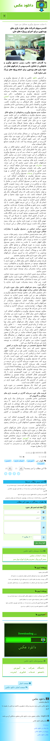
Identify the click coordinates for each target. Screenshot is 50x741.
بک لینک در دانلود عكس (41, 728)
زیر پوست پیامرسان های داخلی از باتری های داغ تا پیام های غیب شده (27, 579)
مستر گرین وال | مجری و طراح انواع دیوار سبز (29, 559)
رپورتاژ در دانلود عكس (41, 731)
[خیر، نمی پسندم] (10, 468)
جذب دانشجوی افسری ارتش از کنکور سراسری (33, 606)
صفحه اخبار (24, 683)
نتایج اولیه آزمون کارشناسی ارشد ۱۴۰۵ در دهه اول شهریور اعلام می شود (27, 489)
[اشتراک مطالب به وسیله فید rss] (6, 473)
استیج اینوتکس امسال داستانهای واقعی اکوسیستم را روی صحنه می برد (26, 485)
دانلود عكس (23, 5)
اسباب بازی (19, 461)
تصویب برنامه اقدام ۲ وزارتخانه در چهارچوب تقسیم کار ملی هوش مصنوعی (25, 498)
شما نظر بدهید (42, 572)
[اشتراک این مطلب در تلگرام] (18, 473)
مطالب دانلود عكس (42, 734)
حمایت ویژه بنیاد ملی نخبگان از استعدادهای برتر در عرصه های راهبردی (27, 582)
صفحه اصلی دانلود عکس (15, 687)
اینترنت (41, 463)
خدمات (29, 173)
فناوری (22, 672)
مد (24, 668)
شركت (31, 668)
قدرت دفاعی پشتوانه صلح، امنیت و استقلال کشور (32, 599)
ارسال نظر (39, 543)
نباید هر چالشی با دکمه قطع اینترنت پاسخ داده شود (32, 494)
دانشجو (41, 672)
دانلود (35, 78)
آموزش (25, 438)
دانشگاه (40, 668)
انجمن (6, 96)
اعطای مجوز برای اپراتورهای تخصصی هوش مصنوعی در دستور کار (28, 576)
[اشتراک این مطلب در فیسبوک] (14, 473)
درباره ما (45, 725)
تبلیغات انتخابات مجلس (38, 556)
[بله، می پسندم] (21, 468)
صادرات (39, 165)
